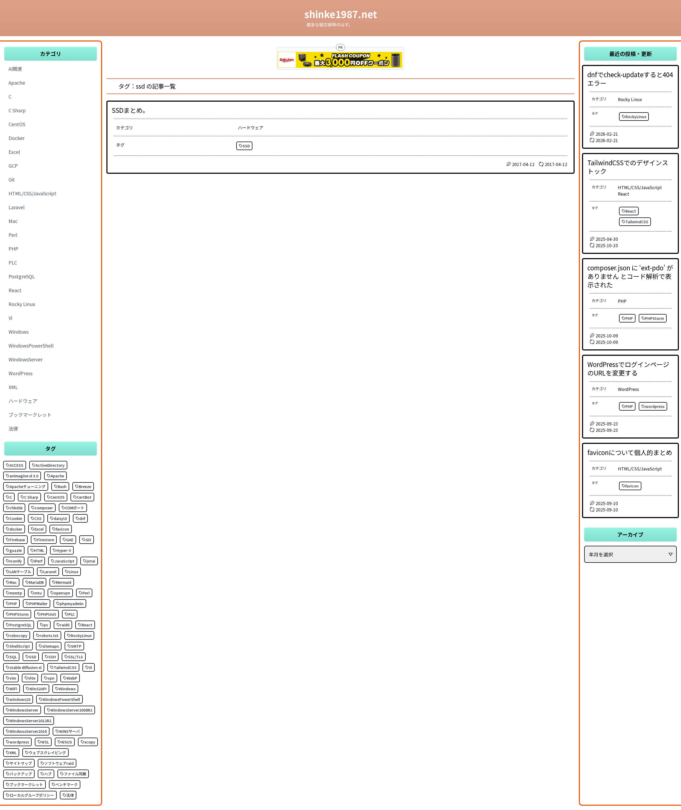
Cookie (16, 518)
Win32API (38, 688)
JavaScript (64, 561)
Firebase (17, 539)
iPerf (38, 561)
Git (88, 539)
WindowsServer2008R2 (71, 710)
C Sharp (31, 497)
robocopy (18, 635)
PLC (71, 614)
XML (13, 752)
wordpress (19, 742)
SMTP (76, 646)
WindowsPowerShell (61, 699)
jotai (91, 561)
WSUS (66, 742)
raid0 (64, 624)
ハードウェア (250, 127)
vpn (51, 678)
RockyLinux (81, 635)
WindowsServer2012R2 (30, 720)
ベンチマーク (66, 784)
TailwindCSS (65, 667)
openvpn (62, 593)
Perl (86, 593)
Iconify (16, 561)
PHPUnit (48, 614)
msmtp (16, 593)
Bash (62, 486)
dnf (82, 518)
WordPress (628, 389)
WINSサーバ (69, 731)
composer (44, 507)
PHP (13, 603)
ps (46, 624)
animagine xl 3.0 (24, 475)
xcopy (89, 742)
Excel (39, 529)
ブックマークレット (26, 784)
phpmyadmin (72, 603)
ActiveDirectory (50, 465)
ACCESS (16, 465)
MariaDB (36, 582)
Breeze (85, 486)
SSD (32, 656)
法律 (70, 795)
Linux (73, 571)
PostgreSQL (20, 624)
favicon (62, 529)
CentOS (58, 497)
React (87, 624)
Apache (57, 475)
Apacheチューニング (27, 486)
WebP (72, 678)
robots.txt (49, 635)
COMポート (74, 507)
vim (13, 678)
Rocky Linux (630, 99)
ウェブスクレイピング (47, 752)
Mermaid (63, 582)
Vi (90, 667)
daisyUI (60, 518)
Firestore (45, 539)
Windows (67, 688)
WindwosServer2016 (28, 731)
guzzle (16, 550)
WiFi (13, 688)
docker (16, 529)
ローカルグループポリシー (32, 795)
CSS (37, 518)
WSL (45, 742)
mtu (38, 593)
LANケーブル (20, 571)
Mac (13, 582)
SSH (52, 656)
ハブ (48, 773)
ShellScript (20, 646)
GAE (69, 539)
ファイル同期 (75, 773)
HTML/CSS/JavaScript (640, 187)
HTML (39, 550)
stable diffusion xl (25, 667)
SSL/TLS (75, 656)
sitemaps (50, 646)
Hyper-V (63, 550)
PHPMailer (38, 603)
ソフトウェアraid (59, 763)
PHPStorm (19, 614)
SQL (13, 656)
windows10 (20, 699)
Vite (31, 678)
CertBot (84, 497)
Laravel (49, 571)
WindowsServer (24, 710)
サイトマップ (21, 763)
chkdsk (16, 507)
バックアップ (21, 773)
